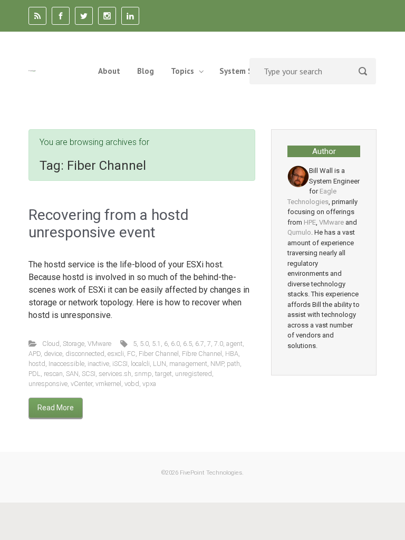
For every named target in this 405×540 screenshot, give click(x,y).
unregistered (193, 374)
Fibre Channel (202, 354)
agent (234, 344)
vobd (131, 384)
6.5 (187, 344)
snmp (143, 374)
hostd (36, 364)
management (188, 364)
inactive (98, 364)
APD (34, 354)
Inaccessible (66, 364)
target (163, 374)
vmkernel (108, 384)
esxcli (116, 354)
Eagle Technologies (311, 196)
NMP (217, 364)
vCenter (81, 384)
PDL (34, 374)
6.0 (175, 344)
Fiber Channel (159, 354)
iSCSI (120, 364)
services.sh (115, 374)
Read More (55, 407)
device (53, 354)
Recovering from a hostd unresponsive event (108, 224)
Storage (73, 344)
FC (131, 354)
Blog (145, 71)
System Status (245, 71)
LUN (159, 364)
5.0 (144, 344)
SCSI (88, 374)
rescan (53, 374)
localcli (140, 364)
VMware (99, 344)
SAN (72, 374)
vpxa (149, 384)
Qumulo (299, 232)
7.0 (218, 344)
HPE (310, 222)
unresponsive (48, 384)
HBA (231, 354)
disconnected (84, 354)
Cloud (51, 344)
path (233, 364)
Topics (182, 71)
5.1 (156, 344)
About (109, 71)
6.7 (199, 344)
